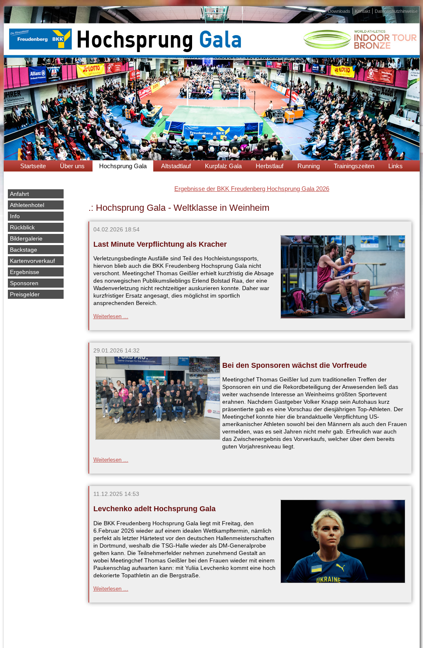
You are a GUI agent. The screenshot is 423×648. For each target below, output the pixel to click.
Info (15, 216)
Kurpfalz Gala (223, 165)
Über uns (72, 165)
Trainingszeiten (354, 165)
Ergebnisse (24, 272)
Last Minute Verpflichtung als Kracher (160, 244)
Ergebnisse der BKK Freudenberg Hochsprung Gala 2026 (251, 188)
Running (308, 165)
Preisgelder (25, 294)
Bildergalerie (26, 238)
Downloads (339, 11)
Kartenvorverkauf (32, 260)
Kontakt (362, 11)
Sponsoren (24, 283)
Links (395, 165)
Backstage (23, 249)
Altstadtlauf (176, 165)
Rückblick (22, 227)
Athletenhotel (27, 205)
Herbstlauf (269, 165)
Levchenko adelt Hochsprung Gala (154, 509)
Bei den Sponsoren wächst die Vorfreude (294, 365)
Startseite (33, 165)
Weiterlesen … (110, 316)
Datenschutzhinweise (396, 11)
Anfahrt (19, 194)
